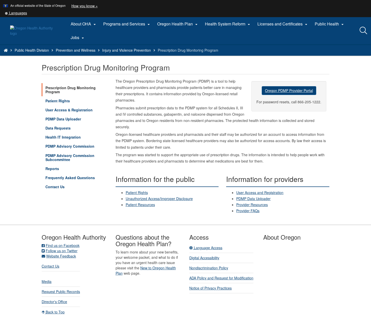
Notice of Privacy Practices (210, 288)
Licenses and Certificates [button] (283, 24)
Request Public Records (61, 291)
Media (46, 281)
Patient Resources (140, 204)
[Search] (363, 30)
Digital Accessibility (204, 257)
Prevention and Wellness (75, 50)
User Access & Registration (69, 109)
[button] (16, 12)
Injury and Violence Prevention (126, 50)
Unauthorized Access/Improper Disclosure (159, 198)
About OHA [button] (84, 24)
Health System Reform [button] (228, 24)
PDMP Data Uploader (63, 118)
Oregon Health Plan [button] (178, 24)
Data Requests (58, 128)
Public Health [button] (330, 24)
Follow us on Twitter (61, 250)
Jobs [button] (78, 38)
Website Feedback (61, 256)
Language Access (207, 247)
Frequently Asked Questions (70, 177)
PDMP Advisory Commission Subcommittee (69, 157)
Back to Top (55, 311)
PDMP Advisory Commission (69, 146)
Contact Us (55, 186)
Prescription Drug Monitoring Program (70, 89)
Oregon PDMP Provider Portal (289, 90)
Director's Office (54, 301)
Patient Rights (57, 100)
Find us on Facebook (63, 245)
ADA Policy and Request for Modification (221, 277)
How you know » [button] (84, 5)
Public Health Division (32, 50)
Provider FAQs (247, 210)
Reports (52, 168)
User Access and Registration (259, 192)
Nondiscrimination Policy (208, 267)
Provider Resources (252, 204)
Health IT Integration (63, 137)
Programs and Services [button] (127, 24)
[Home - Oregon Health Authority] (6, 50)
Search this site (57, 56)
